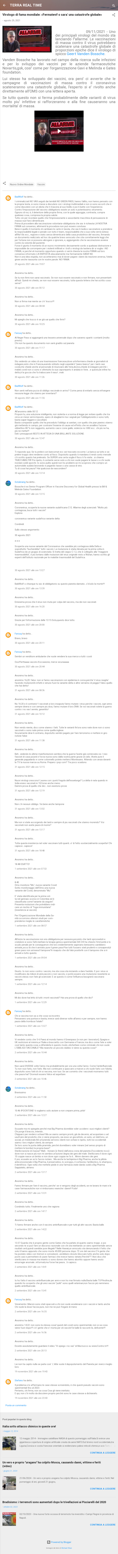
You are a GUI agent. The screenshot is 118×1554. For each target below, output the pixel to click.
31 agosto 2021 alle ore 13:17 (30, 829)
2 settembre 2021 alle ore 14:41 (31, 1267)
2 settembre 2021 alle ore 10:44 (31, 1052)
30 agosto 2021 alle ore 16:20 (30, 606)
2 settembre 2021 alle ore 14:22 (31, 1229)
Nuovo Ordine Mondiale (21, 184)
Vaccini (41, 184)
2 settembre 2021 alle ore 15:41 (31, 1290)
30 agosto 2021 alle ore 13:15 (30, 494)
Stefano (19, 1380)
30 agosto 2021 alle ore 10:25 (30, 324)
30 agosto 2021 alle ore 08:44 (30, 306)
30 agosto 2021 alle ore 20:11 (30, 643)
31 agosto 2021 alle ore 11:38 (30, 740)
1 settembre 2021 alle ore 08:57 (31, 925)
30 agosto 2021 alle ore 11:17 (30, 347)
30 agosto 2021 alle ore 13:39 (30, 588)
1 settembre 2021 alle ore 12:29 (31, 1002)
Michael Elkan (66, 1548)
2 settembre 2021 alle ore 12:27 (31, 1115)
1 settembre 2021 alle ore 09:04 (31, 957)
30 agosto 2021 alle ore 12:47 (30, 438)
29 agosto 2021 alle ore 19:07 (30, 264)
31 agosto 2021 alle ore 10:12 (30, 714)
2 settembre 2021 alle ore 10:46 (31, 1079)
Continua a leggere (103, 1452)
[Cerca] (114, 6)
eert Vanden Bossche (86, 54)
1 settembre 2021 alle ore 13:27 (31, 1026)
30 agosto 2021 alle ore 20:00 (30, 624)
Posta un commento (16, 1405)
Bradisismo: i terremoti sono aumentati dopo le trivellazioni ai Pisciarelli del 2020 (54, 1502)
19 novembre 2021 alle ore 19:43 (31, 1371)
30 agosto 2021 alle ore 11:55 (30, 398)
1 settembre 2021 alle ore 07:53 (31, 868)
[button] (114, 15)
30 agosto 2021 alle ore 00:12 (30, 287)
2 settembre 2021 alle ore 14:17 (31, 1211)
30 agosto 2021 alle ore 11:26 (30, 377)
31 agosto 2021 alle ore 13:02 (30, 808)
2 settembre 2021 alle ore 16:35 (31, 1311)
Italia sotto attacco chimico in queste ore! (29, 1426)
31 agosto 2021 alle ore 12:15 (30, 767)
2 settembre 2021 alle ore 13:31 (31, 1193)
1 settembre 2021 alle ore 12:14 (31, 984)
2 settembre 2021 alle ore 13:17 (31, 1172)
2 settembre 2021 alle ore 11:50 (31, 1097)
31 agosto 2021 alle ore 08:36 (30, 690)
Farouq (18, 333)
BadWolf (19, 196)
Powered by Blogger (61, 1542)
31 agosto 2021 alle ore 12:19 (30, 790)
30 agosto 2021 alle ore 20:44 (30, 666)
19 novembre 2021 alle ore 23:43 (31, 1398)
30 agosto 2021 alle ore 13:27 (30, 570)
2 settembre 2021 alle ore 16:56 (31, 1332)
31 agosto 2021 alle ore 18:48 (30, 850)
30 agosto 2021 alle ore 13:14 (30, 473)
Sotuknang (20, 482)
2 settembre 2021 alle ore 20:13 (31, 1350)
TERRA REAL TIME (26, 5)
